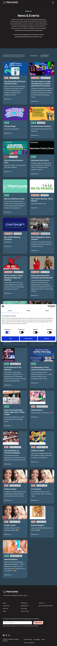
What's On (5, 608)
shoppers (25, 24)
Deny (10, 338)
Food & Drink (6, 605)
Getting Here (24, 603)
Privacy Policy (20, 625)
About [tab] (47, 310)
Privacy (43, 639)
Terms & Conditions (29, 642)
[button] (52, 2)
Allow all (46, 338)
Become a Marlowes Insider (46, 605)
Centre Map (24, 608)
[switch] (21, 332)
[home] (10, 2)
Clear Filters (44, 56)
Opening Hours (24, 605)
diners (32, 24)
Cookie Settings (28, 639)
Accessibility (36, 639)
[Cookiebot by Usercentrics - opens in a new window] (48, 306)
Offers (4, 611)
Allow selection (29, 338)
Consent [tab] (10, 310)
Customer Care (25, 611)
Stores (4, 603)
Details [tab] (28, 310)
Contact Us (42, 603)
